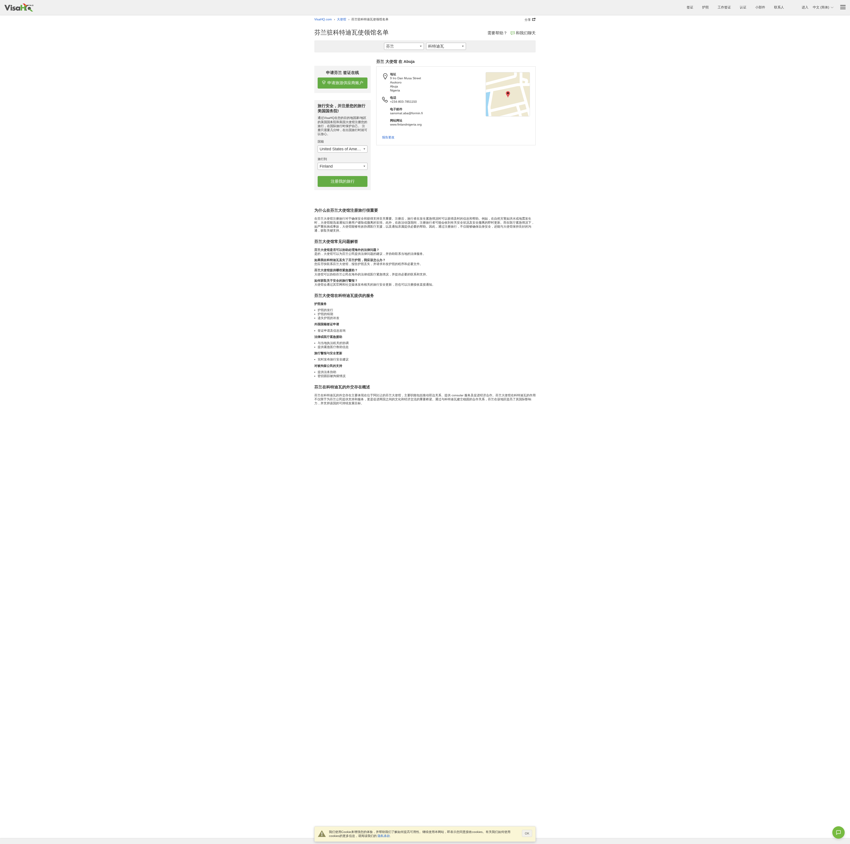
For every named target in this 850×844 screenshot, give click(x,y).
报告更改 (388, 137)
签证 (690, 7)
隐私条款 (384, 836)
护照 (705, 7)
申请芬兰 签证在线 (342, 72)
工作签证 (724, 7)
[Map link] (508, 94)
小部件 (760, 7)
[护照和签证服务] (18, 7)
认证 (743, 7)
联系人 (779, 7)
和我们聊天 (526, 33)
